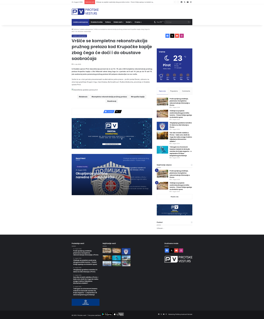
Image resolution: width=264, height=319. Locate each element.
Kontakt (189, 314)
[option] (112, 174)
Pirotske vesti (81, 315)
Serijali (128, 22)
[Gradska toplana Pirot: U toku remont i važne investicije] (126, 257)
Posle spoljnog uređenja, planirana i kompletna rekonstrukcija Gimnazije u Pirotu (180, 102)
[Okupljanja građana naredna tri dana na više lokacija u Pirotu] (162, 126)
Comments (186, 91)
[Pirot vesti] (85, 11)
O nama (137, 22)
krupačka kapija (138, 97)
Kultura (108, 22)
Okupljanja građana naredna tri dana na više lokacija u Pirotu (95, 175)
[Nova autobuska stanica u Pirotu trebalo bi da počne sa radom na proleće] (116, 263)
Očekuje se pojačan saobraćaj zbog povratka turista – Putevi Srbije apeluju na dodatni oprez (125, 2)
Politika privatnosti (181, 314)
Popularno (174, 91)
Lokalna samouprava (80, 22)
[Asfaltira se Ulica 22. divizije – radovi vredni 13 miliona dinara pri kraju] (126, 263)
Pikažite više (175, 197)
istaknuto (83, 97)
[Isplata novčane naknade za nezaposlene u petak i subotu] (107, 263)
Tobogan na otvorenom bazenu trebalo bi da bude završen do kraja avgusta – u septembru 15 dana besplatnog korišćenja (181, 151)
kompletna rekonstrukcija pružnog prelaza (110, 97)
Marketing (171, 314)
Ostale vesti (118, 22)
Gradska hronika (97, 22)
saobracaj (112, 101)
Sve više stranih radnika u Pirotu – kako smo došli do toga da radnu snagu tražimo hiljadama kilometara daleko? (181, 137)
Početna (76, 29)
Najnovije (162, 91)
